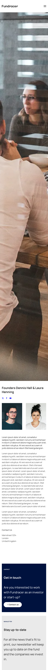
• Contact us (13, 604)
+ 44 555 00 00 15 (9, 546)
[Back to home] (10, 6)
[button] (45, 6)
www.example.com (10, 552)
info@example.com (10, 549)
